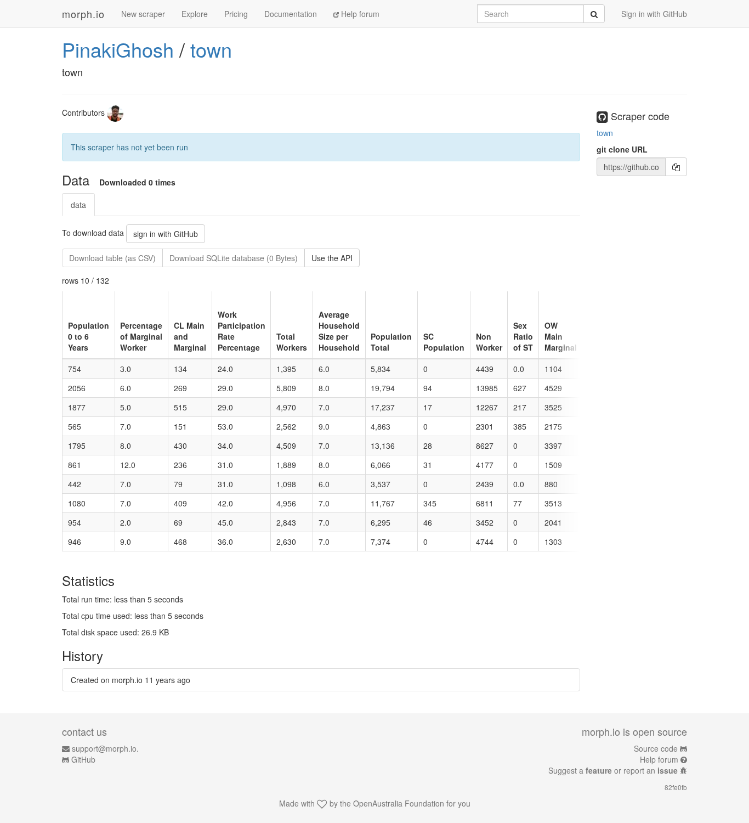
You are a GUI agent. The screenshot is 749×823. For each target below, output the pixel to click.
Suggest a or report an (613, 770)
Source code (656, 748)
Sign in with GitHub (654, 13)
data (78, 204)
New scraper (143, 13)
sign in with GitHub (165, 233)
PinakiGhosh (118, 49)
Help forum (359, 13)
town (211, 49)
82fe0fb (676, 787)
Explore (194, 13)
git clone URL (622, 149)
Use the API (332, 257)
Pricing (236, 13)
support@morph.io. (105, 748)
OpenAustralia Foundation (398, 803)
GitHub (83, 759)
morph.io (83, 14)
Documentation (290, 13)
